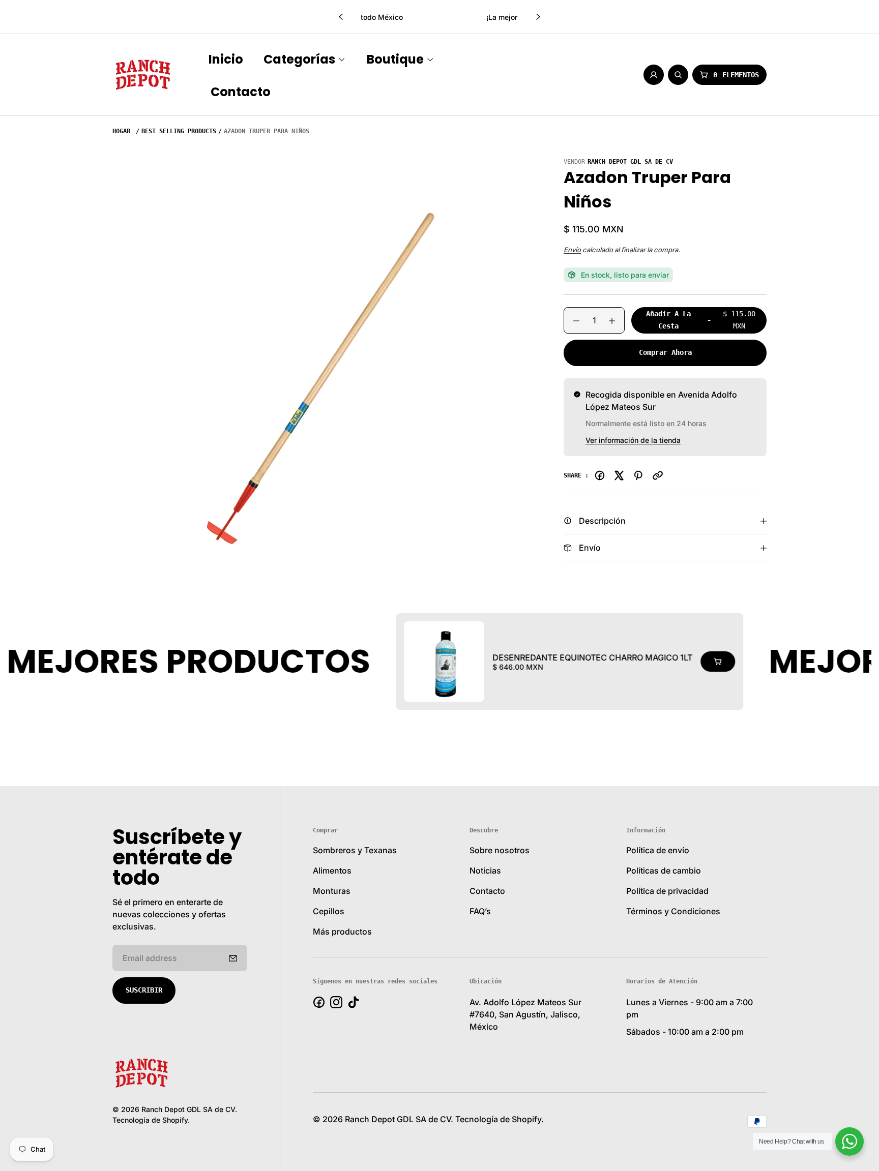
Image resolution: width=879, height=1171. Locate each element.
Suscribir (144, 990)
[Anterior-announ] (341, 17)
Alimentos (332, 870)
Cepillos (328, 911)
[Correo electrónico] (658, 475)
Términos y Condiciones (673, 911)
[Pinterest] (638, 475)
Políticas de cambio (663, 870)
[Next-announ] (538, 17)
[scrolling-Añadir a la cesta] (664, 661)
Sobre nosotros (500, 850)
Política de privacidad (667, 891)
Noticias (485, 870)
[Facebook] (600, 475)
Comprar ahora (665, 352)
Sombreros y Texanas (355, 850)
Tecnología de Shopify (150, 1120)
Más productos (342, 931)
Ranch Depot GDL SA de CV (630, 161)
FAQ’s (480, 911)
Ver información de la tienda (633, 440)
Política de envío (657, 850)
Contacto (487, 891)
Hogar (121, 131)
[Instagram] (336, 1002)
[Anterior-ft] (233, 958)
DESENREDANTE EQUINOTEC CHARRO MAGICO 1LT (538, 657)
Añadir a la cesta (700, 321)
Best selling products (178, 131)
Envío (572, 250)
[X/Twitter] (619, 475)
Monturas (331, 891)
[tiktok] (353, 1002)
